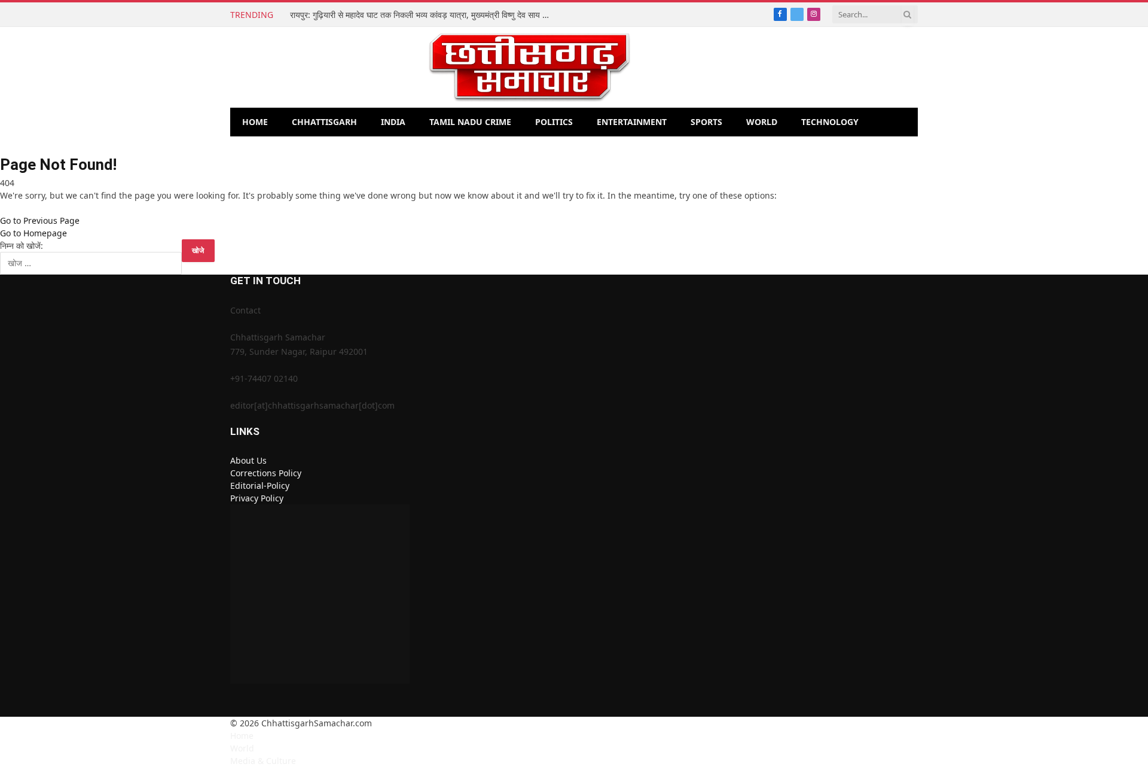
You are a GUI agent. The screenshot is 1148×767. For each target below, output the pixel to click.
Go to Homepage (33, 233)
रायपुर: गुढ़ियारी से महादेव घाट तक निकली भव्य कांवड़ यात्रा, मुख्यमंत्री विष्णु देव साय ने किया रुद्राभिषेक (424, 15)
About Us (248, 460)
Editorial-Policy (259, 485)
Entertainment (632, 121)
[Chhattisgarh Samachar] (529, 67)
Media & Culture (263, 760)
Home (255, 121)
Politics (554, 121)
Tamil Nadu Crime (470, 121)
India (393, 121)
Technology (830, 121)
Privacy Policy (256, 498)
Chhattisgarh (324, 121)
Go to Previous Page (40, 220)
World (761, 121)
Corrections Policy (265, 473)
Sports (706, 121)
